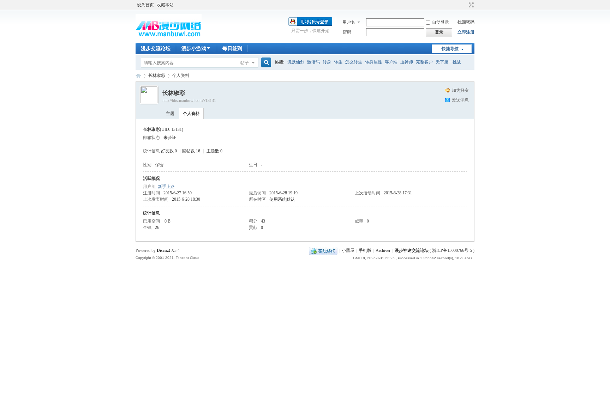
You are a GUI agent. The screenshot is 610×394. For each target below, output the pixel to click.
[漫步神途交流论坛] (169, 38)
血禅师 (406, 62)
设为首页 (145, 4)
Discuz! (163, 250)
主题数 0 (214, 150)
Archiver (383, 250)
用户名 (348, 22)
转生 (338, 62)
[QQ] (323, 250)
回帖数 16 (191, 150)
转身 (327, 62)
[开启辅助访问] (464, 5)
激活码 (313, 62)
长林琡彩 (156, 75)
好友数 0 (169, 150)
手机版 (365, 250)
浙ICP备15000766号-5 (452, 250)
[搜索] (265, 63)
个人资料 (191, 113)
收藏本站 (165, 4)
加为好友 (460, 90)
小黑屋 (348, 250)
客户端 (391, 62)
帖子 (244, 62)
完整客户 (424, 62)
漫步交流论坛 (156, 48)
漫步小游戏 (193, 48)
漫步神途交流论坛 (138, 76)
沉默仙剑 (295, 62)
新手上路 (166, 186)
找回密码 (466, 22)
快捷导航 (450, 48)
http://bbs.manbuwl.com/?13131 (189, 100)
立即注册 (466, 32)
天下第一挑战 (448, 62)
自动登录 (440, 22)
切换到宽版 (470, 5)
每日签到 (232, 48)
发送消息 (460, 100)
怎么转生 (353, 62)
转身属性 (373, 62)
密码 (347, 32)
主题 (170, 113)
